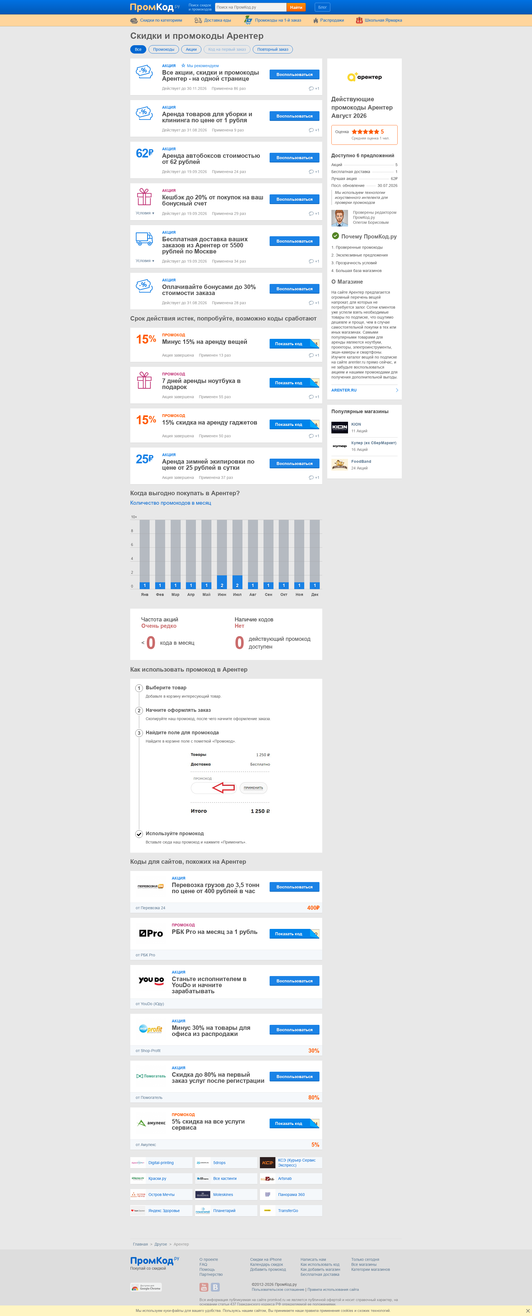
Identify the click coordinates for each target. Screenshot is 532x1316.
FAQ (203, 1264)
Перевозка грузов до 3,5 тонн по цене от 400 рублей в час (215, 888)
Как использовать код (320, 1264)
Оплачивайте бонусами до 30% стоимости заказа (209, 289)
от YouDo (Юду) (150, 1004)
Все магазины (364, 1264)
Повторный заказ (272, 49)
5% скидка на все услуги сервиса (208, 1124)
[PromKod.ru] (155, 6)
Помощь (207, 1269)
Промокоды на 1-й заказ (278, 20)
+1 (317, 88)
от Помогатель (149, 1097)
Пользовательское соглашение (278, 1289)
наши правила (307, 1311)
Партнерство (211, 1274)
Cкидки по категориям (161, 20)
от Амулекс (146, 1144)
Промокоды (163, 49)
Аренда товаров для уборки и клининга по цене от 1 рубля (207, 117)
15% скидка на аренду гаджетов (209, 422)
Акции (191, 49)
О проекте (209, 1259)
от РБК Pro (145, 955)
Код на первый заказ (227, 49)
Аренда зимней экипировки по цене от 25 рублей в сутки (208, 464)
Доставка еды (217, 20)
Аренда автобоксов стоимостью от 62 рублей (211, 158)
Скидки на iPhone (266, 1259)
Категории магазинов (370, 1269)
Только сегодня (365, 1259)
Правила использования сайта (333, 1289)
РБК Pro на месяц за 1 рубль (215, 931)
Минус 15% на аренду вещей (204, 341)
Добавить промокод (268, 1269)
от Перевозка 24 (150, 908)
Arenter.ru (344, 390)
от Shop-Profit (148, 1050)
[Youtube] (205, 1287)
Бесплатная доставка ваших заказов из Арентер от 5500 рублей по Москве (205, 245)
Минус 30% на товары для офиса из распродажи (211, 1030)
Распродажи (332, 20)
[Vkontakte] (216, 1287)
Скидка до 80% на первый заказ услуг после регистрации (218, 1077)
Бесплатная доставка (320, 1274)
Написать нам (313, 1259)
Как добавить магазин (320, 1269)
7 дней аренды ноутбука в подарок (201, 383)
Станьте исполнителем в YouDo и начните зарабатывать (209, 985)
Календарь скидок (266, 1264)
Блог (322, 7)
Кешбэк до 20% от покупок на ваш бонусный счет (212, 200)
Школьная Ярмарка (383, 20)
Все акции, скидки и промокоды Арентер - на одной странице (210, 75)
